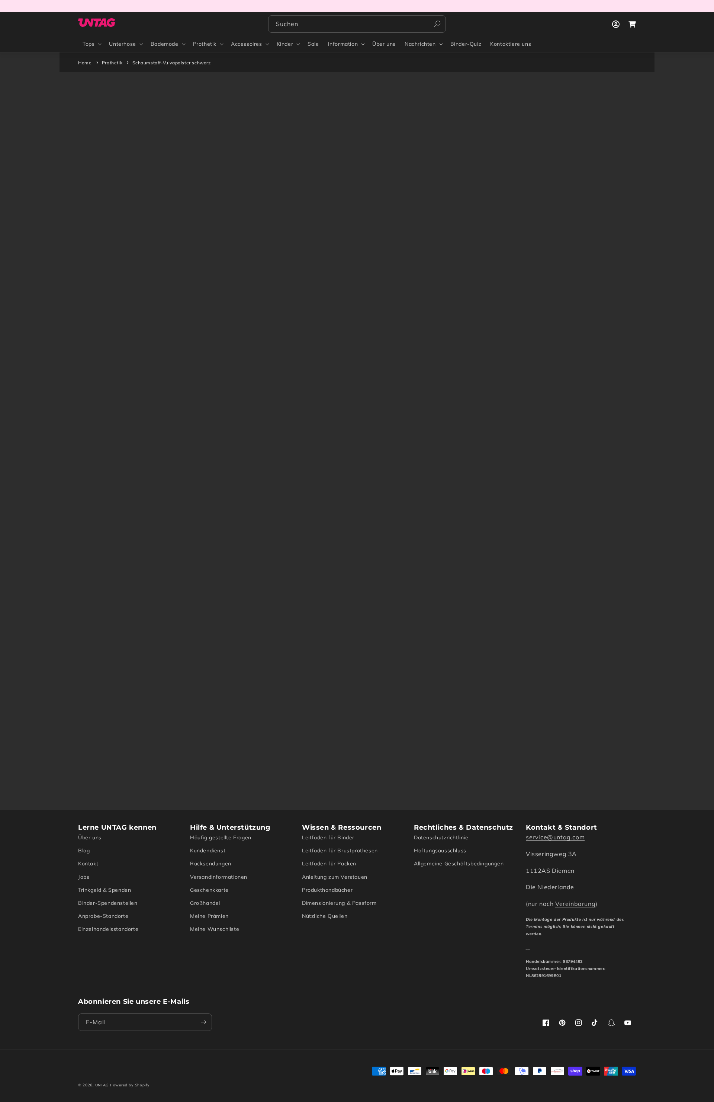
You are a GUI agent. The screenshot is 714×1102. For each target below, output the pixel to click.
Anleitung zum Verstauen (334, 877)
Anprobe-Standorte (103, 916)
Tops (88, 44)
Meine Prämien (209, 916)
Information (343, 44)
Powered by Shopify (129, 1085)
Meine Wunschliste (214, 929)
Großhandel (205, 903)
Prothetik (204, 44)
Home (84, 62)
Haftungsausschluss (440, 850)
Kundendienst (207, 850)
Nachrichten (420, 44)
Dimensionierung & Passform (339, 903)
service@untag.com (555, 837)
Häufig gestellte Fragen (220, 837)
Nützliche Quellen (324, 916)
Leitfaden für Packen (329, 863)
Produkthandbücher (327, 890)
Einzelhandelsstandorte (108, 929)
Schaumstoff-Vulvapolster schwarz (171, 62)
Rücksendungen (210, 863)
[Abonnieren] (203, 1022)
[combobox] (357, 24)
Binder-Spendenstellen (108, 903)
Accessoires (246, 44)
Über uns (90, 837)
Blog (84, 850)
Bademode (164, 44)
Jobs (83, 877)
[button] (91, 44)
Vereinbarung (575, 903)
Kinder (285, 44)
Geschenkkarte (209, 890)
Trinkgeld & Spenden (104, 890)
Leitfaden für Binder (328, 837)
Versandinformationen (218, 877)
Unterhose (122, 44)
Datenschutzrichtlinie (441, 837)
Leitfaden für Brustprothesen (340, 850)
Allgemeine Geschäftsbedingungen (459, 863)
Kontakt (88, 863)
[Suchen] (437, 24)
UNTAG (102, 1085)
